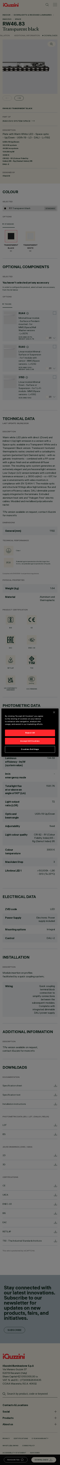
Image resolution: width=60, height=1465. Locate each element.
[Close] (54, 712)
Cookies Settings (30, 749)
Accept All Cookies (30, 741)
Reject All (30, 733)
